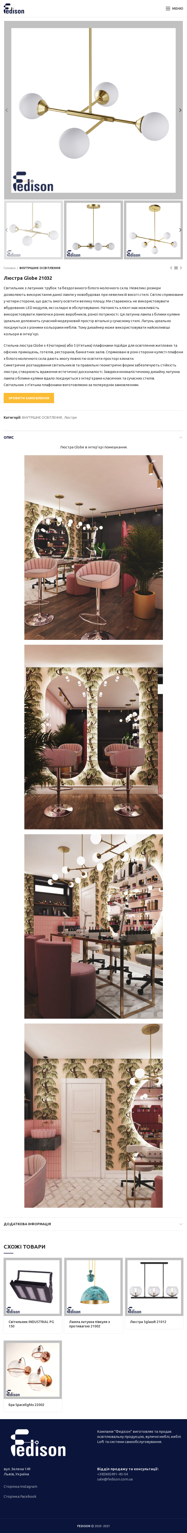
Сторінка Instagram (20, 1486)
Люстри (70, 417)
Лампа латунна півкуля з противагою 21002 (89, 1324)
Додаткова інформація (27, 1224)
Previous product (171, 267)
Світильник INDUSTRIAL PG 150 (31, 1324)
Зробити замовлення (29, 398)
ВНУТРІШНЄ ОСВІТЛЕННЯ (39, 268)
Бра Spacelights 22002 (26, 1405)
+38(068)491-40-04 (112, 1474)
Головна (10, 268)
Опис (9, 437)
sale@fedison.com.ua (115, 1479)
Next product (180, 267)
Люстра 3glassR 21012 (148, 1322)
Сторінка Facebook (20, 1496)
